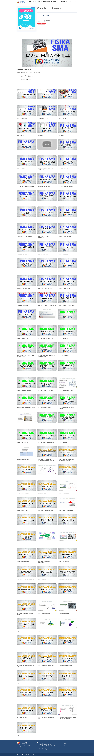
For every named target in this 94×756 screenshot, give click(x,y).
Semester (48, 20)
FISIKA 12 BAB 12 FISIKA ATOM (64, 288)
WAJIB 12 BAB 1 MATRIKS (22, 717)
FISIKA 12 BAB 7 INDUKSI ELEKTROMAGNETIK (25, 270)
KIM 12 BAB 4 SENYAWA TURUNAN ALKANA (46, 442)
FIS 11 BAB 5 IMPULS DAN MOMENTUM (66, 186)
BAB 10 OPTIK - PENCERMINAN (64, 152)
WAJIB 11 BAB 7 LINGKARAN (22, 683)
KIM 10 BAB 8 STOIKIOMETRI (64, 355)
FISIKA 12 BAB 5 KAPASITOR (43, 254)
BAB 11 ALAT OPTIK (20, 168)
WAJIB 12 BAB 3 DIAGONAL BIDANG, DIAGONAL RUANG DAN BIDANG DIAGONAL (68, 718)
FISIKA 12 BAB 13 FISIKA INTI (22, 305)
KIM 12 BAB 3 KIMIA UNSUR (22, 442)
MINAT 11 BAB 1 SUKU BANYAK (23, 493)
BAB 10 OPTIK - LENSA (21, 152)
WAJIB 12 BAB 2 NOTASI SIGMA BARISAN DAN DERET (46, 718)
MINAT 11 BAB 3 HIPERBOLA (64, 493)
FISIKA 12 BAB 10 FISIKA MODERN (23, 288)
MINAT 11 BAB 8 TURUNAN (43, 527)
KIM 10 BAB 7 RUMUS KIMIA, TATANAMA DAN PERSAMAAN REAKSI (46, 356)
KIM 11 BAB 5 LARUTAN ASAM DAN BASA (45, 390)
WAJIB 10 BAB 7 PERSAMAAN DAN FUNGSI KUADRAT (25, 614)
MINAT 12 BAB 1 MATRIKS (63, 527)
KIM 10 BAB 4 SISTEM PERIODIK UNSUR (45, 338)
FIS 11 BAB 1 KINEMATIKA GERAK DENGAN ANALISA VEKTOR (46, 169)
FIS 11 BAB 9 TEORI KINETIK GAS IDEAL (24, 219)
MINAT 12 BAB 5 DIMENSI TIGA (23, 561)
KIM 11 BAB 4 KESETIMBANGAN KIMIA (24, 390)
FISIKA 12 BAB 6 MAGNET (63, 254)
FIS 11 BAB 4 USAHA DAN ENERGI (44, 186)
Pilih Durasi (39, 17)
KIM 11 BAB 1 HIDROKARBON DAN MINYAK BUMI (25, 374)
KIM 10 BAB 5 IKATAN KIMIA (64, 338)
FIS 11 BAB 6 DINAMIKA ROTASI (23, 203)
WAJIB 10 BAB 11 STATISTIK (43, 631)
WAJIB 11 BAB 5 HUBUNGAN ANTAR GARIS (46, 665)
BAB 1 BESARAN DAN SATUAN (22, 101)
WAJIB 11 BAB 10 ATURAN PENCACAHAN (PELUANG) (24, 700)
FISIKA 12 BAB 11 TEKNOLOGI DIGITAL (45, 288)
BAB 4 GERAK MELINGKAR (22, 118)
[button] (66, 1)
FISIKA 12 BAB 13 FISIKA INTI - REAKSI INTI (67, 305)
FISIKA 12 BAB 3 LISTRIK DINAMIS (65, 236)
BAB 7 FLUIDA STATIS (21, 135)
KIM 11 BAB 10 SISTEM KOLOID (23, 425)
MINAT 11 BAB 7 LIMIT (21, 527)
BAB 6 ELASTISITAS (62, 118)
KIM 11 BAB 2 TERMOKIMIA (43, 373)
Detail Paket (20, 35)
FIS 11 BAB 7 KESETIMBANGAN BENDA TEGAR (46, 203)
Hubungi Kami (19, 754)
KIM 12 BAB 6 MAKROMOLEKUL (23, 459)
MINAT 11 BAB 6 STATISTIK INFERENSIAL (66, 510)
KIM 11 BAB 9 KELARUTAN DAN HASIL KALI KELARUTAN (67, 408)
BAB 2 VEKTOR (40, 101)
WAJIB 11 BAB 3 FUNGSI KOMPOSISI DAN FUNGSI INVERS (66, 648)
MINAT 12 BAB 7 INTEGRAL (64, 561)
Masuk (70, 1)
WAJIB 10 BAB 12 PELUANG (64, 631)
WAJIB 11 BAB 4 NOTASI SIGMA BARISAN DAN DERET (25, 666)
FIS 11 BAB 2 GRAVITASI (63, 168)
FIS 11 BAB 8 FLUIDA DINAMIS (64, 203)
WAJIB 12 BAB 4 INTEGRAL (22, 735)
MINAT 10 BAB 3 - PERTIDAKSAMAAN (24, 477)
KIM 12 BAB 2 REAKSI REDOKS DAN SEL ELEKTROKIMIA (66, 425)
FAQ (28, 754)
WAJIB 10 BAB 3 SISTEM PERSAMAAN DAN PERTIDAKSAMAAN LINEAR (66, 580)
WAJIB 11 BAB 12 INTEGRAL (64, 699)
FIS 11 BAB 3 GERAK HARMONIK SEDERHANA (25, 186)
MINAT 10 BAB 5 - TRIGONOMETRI (65, 477)
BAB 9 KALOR (61, 135)
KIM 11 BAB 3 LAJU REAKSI (64, 373)
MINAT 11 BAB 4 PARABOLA (22, 510)
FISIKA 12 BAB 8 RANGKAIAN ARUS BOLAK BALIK (46, 271)
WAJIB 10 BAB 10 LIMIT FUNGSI (23, 631)
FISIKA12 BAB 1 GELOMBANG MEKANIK (24, 236)
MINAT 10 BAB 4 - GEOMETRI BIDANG (45, 477)
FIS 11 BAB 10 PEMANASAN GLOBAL (44, 219)
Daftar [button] (74, 1)
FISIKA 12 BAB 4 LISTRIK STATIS (23, 254)
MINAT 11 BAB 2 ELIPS (42, 493)
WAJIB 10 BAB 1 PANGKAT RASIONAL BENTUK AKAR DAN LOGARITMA (25, 580)
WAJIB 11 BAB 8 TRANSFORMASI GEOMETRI (46, 683)
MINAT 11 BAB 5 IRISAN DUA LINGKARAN (45, 510)
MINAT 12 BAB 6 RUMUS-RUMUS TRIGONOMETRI (44, 562)
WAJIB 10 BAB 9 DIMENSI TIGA (64, 613)
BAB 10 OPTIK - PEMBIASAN (43, 152)
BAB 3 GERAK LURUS (62, 101)
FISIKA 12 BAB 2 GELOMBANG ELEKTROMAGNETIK (43, 237)
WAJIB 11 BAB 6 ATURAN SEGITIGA (65, 665)
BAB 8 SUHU (40, 135)
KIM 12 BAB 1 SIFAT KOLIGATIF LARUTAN (45, 425)
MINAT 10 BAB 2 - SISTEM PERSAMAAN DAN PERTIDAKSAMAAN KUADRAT (67, 460)
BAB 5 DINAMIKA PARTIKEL (43, 118)
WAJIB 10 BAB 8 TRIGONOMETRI (44, 613)
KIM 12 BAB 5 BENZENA (63, 442)
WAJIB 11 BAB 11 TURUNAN (43, 699)
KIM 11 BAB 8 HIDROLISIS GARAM (44, 407)
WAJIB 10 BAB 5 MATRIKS (42, 596)
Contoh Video (29, 35)
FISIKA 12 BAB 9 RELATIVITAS (64, 270)
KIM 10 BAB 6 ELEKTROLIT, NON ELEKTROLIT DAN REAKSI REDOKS (25, 356)
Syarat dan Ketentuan (34, 754)
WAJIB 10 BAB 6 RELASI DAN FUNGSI (65, 596)
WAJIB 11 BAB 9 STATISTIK (64, 683)
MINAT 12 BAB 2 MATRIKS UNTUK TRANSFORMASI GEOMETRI (23, 544)
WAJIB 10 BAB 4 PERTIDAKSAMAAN (23, 596)
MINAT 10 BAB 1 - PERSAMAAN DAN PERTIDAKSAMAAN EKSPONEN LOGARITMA (46, 460)
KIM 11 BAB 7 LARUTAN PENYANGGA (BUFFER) (26, 407)
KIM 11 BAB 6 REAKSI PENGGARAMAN (66, 390)
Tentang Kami (24, 754)
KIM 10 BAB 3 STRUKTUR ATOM (23, 338)
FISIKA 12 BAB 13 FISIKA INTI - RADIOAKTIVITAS (47, 305)
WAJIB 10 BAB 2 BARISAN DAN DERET (45, 579)
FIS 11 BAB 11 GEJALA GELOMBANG (65, 219)
